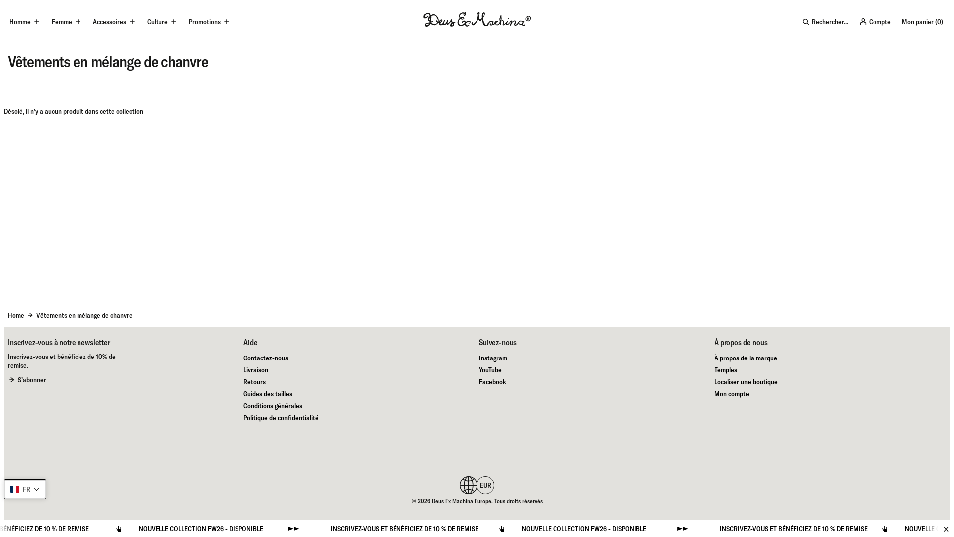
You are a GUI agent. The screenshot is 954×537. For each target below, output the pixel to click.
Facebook (492, 381)
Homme (20, 21)
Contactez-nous (265, 358)
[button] (25, 489)
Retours (254, 381)
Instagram (493, 358)
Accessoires (109, 21)
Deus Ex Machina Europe (461, 501)
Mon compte (732, 393)
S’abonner (32, 379)
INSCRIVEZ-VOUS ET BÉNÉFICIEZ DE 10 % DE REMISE (392, 528)
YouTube (490, 369)
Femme (62, 21)
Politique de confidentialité (280, 417)
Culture (157, 21)
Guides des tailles (267, 393)
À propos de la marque (746, 358)
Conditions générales (272, 405)
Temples (726, 369)
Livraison (255, 369)
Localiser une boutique (746, 381)
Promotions (205, 21)
